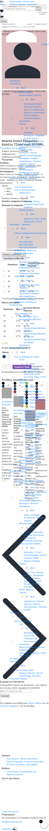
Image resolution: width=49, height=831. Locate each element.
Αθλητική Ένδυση (27, 523)
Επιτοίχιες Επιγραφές (29, 262)
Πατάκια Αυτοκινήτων (34, 141)
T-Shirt (27, 572)
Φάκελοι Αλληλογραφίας (30, 155)
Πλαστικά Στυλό (31, 368)
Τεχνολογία (15, 612)
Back (23, 88)
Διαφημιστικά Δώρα (18, 348)
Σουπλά (27, 138)
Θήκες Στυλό (40, 377)
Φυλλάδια (28, 132)
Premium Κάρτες (31, 115)
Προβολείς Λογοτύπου (29, 273)
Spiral (43, 218)
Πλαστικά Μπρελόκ (33, 391)
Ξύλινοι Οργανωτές (32, 437)
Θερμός (41, 397)
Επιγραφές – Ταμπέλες (20, 224)
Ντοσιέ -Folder (25, 150)
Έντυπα (22, 124)
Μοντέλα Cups (26, 242)
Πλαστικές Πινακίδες (28, 293)
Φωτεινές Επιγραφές (23, 253)
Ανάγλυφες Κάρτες (32, 107)
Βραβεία (27, 411)
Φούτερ (27, 495)
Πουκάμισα (41, 492)
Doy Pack (36, 676)
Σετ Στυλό (28, 377)
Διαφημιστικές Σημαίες (24, 299)
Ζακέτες (28, 497)
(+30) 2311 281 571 (10, 812)
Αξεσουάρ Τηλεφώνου (29, 653)
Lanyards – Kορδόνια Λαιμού (32, 400)
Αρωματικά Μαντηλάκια (30, 144)
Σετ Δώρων (15, 658)
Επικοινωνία (28, 1)
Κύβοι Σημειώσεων (27, 167)
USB (21, 624)
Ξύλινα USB (29, 635)
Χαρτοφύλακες (31, 607)
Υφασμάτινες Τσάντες (34, 601)
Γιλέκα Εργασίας (31, 555)
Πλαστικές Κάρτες (32, 118)
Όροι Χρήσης (32, 764)
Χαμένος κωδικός (15, 774)
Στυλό (21, 359)
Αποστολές (32, 4)
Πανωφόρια (24, 506)
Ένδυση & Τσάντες (18, 471)
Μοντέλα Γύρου (26, 244)
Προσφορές (15, 81)
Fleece (36, 497)
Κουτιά (40, 673)
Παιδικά (22, 564)
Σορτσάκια (29, 581)
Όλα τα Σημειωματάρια (24, 190)
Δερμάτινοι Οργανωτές (34, 434)
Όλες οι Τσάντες (35, 480)
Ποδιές (36, 558)
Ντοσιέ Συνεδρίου (27, 460)
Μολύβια (23, 380)
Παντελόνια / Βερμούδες (30, 500)
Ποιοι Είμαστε (13, 759)
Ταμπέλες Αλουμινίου (29, 290)
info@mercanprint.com (12, 822)
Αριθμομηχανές (26, 469)
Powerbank (24, 644)
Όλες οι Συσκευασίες (24, 670)
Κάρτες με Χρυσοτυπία (34, 109)
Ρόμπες (43, 555)
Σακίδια (36, 584)
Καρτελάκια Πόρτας (28, 175)
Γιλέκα (27, 515)
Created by (7, 829)
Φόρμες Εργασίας (32, 561)
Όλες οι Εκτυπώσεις (23, 92)
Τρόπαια (27, 417)
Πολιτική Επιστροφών (34, 761)
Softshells (35, 515)
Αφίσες (35, 138)
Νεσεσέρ (43, 607)
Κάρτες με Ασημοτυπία (34, 112)
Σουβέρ (34, 158)
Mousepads (24, 158)
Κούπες (33, 397)
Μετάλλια (36, 417)
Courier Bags (25, 676)
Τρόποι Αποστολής (28, 759)
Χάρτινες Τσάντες (27, 164)
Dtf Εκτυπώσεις (26, 170)
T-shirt (27, 492)
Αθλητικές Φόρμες (32, 578)
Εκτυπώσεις (15, 83)
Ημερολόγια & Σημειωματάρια (23, 178)
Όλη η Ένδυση (20, 480)
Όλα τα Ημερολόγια (23, 187)
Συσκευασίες (15, 661)
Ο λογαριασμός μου (28, 771)
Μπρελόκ (23, 382)
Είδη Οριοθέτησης (27, 296)
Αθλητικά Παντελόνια (34, 535)
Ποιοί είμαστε (16, 1)
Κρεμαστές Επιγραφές (29, 265)
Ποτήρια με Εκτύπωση (29, 172)
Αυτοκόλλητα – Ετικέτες (30, 161)
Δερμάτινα (28, 218)
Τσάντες (23, 592)
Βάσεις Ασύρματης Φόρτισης (32, 647)
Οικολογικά (29, 221)
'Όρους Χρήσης (35, 703)
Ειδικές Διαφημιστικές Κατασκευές (30, 233)
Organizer (28, 207)
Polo (33, 492)
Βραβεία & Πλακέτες (28, 403)
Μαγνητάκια (24, 121)
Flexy (37, 218)
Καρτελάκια (24, 345)
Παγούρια (28, 587)
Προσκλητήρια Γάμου (28, 316)
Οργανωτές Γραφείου (29, 425)
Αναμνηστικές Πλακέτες (35, 414)
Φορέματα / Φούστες (28, 503)
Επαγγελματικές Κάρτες (30, 95)
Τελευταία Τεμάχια (18, 678)
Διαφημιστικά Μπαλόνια (25, 250)
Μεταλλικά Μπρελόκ (33, 394)
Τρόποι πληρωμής (18, 4)
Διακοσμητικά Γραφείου (30, 457)
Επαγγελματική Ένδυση (29, 543)
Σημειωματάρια (26, 210)
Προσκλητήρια (16, 305)
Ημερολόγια (24, 193)
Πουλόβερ (36, 495)
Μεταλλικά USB (31, 633)
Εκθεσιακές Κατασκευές (25, 302)
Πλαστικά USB (30, 638)
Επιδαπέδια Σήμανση (23, 276)
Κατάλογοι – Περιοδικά (34, 135)
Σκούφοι (28, 584)
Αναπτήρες (24, 397)
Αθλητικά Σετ (30, 538)
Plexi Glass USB (31, 641)
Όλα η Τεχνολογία (22, 621)
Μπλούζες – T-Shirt (33, 552)
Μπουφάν (40, 518)
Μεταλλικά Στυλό (32, 371)
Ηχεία (43, 653)
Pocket (39, 221)
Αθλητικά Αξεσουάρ (33, 541)
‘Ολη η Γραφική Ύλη (23, 313)
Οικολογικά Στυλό (32, 374)
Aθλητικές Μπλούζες (33, 532)
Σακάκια (28, 520)
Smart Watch (25, 655)
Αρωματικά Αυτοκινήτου (30, 147)
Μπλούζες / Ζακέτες (28, 483)
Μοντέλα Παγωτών (28, 247)
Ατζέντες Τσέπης (32, 201)
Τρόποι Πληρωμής (15, 761)
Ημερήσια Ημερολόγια (34, 204)
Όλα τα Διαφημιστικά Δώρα (26, 357)
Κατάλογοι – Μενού (28, 152)
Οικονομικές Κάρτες (33, 104)
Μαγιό (22, 589)
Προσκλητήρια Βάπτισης (30, 319)
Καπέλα (38, 581)
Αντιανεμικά (29, 518)
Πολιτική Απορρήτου (9, 706)
